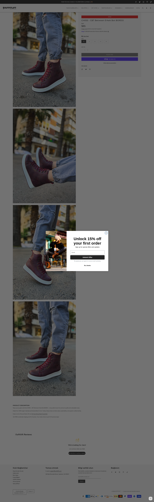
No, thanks (87, 265)
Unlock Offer (87, 257)
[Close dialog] (106, 233)
